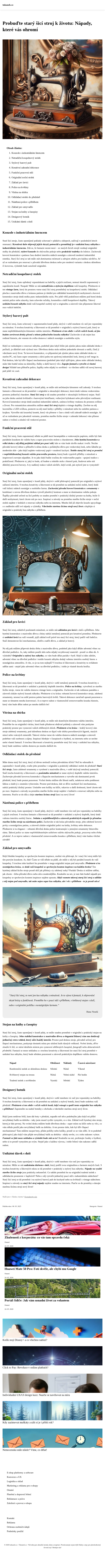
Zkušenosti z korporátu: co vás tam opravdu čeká (37, 1237)
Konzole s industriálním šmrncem (28, 153)
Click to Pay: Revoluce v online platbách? (25, 1367)
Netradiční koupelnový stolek (26, 158)
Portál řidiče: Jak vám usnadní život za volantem (37, 1300)
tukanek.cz (8, 5)
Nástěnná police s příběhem (25, 202)
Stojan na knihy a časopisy (25, 211)
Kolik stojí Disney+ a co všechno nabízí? (25, 1339)
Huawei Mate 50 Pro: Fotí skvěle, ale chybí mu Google (40, 1268)
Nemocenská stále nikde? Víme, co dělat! (25, 1449)
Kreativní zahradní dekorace (25, 167)
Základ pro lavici (20, 182)
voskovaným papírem (78, 436)
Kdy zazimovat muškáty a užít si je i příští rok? (28, 1422)
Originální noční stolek (23, 177)
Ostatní (99, 1206)
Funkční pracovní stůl (22, 172)
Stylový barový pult (21, 162)
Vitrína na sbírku (20, 192)
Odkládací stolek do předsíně (26, 197)
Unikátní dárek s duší (22, 221)
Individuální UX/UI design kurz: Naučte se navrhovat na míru (36, 1394)
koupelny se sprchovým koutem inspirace (34, 856)
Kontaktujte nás (30, 1197)
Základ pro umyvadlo (22, 207)
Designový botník (20, 216)
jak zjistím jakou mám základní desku (83, 346)
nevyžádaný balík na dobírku (16, 1120)
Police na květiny (20, 187)
